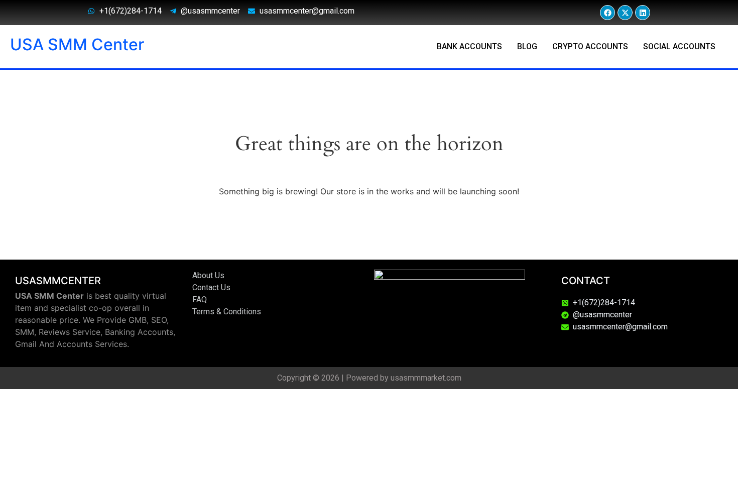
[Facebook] (607, 12)
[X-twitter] (625, 12)
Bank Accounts (469, 46)
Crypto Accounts (590, 46)
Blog (527, 46)
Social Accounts (679, 46)
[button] (682, 46)
